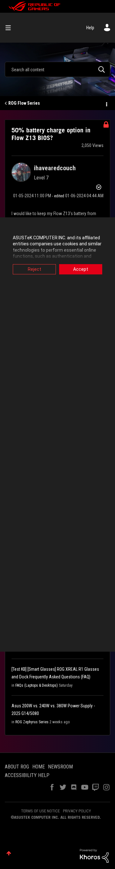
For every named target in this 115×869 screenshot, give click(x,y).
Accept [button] (80, 269)
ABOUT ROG (17, 767)
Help (90, 27)
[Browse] (10, 28)
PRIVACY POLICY (77, 811)
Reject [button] (34, 269)
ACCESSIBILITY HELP (27, 775)
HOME (38, 767)
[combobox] (57, 69)
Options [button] (106, 103)
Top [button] (9, 853)
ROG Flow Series (24, 103)
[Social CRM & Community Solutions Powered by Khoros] (94, 855)
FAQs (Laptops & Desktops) (36, 685)
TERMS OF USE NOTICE (40, 811)
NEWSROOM (60, 767)
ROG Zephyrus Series (32, 722)
